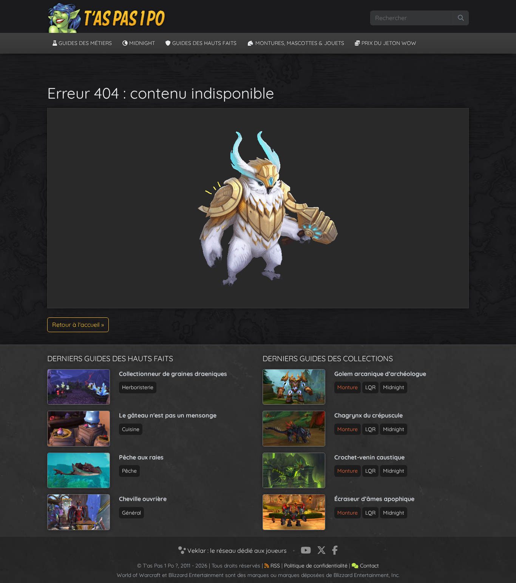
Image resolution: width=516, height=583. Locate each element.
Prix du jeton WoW (388, 43)
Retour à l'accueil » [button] (78, 324)
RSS (274, 565)
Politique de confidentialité (316, 565)
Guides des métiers (84, 43)
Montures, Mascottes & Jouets (299, 43)
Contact (368, 565)
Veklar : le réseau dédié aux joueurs (236, 550)
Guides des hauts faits (203, 43)
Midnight (141, 43)
